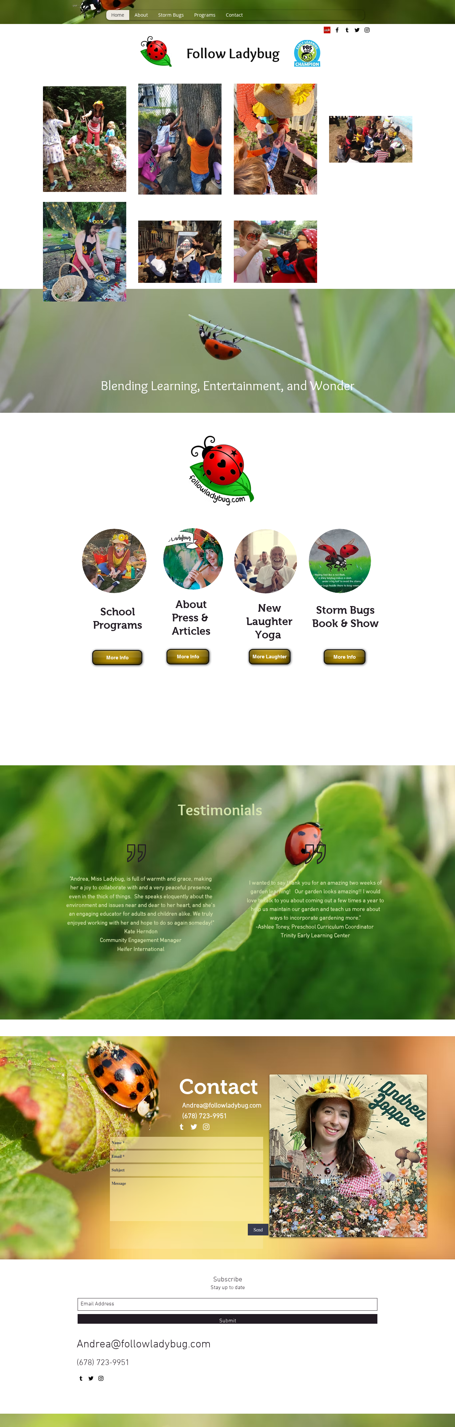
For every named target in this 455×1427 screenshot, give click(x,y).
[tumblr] (347, 30)
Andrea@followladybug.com (221, 1106)
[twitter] (357, 30)
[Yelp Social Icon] (327, 30)
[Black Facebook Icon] (337, 30)
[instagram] (367, 30)
